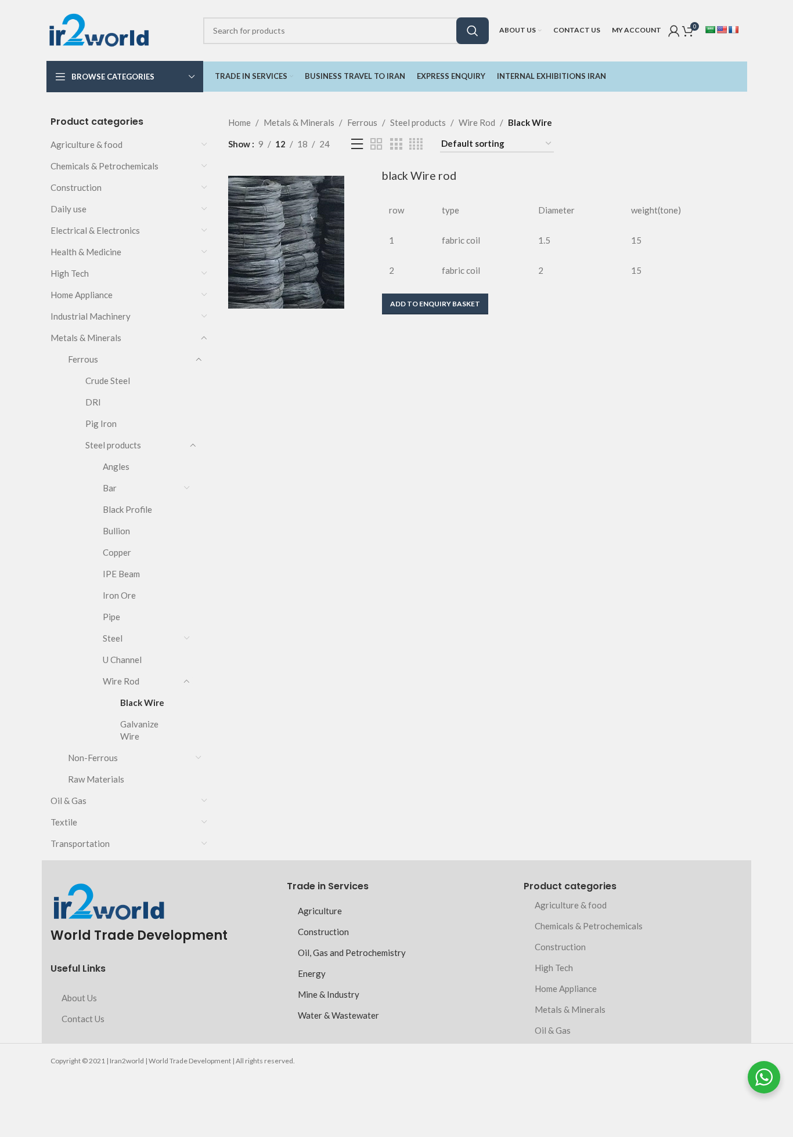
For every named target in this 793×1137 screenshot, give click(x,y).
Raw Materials (96, 779)
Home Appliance (82, 294)
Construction (76, 187)
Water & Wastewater (338, 1015)
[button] (435, 304)
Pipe (111, 616)
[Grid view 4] (416, 144)
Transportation (80, 843)
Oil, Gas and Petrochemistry (352, 952)
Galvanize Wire (139, 730)
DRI (93, 402)
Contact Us (83, 1018)
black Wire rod (419, 175)
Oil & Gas (68, 800)
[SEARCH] (472, 30)
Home (239, 122)
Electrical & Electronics (95, 230)
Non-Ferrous (93, 757)
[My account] (674, 30)
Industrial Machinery (91, 316)
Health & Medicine (86, 252)
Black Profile (127, 509)
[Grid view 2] (376, 144)
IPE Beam (121, 573)
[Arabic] (710, 29)
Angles (116, 466)
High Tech (70, 273)
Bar (110, 488)
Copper (117, 552)
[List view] (357, 144)
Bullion (116, 531)
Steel (112, 638)
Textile (64, 822)
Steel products (113, 445)
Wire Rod (121, 681)
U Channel (122, 659)
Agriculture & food (86, 144)
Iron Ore (119, 595)
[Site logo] (98, 29)
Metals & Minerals (86, 337)
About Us (79, 998)
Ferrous (83, 359)
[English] (721, 29)
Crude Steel (107, 380)
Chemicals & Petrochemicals (104, 166)
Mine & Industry (328, 994)
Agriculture (320, 911)
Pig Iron (101, 423)
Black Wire (142, 702)
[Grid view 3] (396, 144)
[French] (733, 29)
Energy (312, 973)
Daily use (68, 209)
